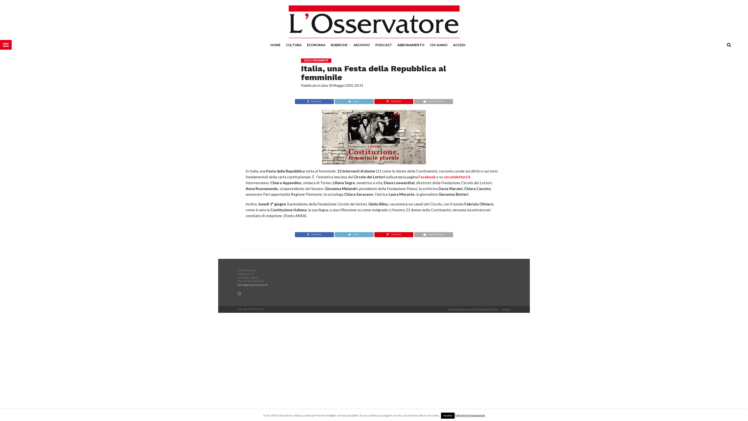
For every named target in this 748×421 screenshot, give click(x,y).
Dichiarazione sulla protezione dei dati (473, 309)
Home (275, 45)
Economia (316, 45)
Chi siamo (439, 45)
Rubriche (339, 45)
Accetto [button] (447, 415)
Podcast (383, 45)
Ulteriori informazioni (470, 415)
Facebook (427, 177)
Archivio (362, 45)
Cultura (294, 45)
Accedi (459, 45)
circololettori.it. (457, 177)
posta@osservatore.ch (253, 285)
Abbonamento (410, 45)
